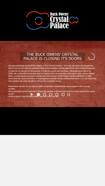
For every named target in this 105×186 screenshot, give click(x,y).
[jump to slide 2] (44, 94)
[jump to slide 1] (38, 94)
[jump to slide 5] (63, 94)
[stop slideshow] (68, 94)
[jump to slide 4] (57, 94)
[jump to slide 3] (50, 94)
